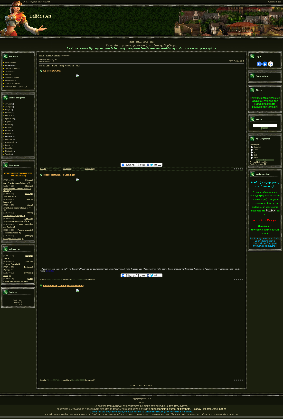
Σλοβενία (8, 151)
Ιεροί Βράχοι (8, 196)
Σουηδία (8, 148)
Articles (49, 55)
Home (132, 41)
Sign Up (139, 41)
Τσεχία (7, 154)
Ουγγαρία (9, 139)
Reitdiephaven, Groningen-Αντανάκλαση (63, 285)
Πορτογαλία (9, 142)
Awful (256, 157)
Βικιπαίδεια (50, 271)
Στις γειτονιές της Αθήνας (13, 216)
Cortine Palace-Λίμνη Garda (14, 281)
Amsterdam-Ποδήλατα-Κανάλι (15, 221)
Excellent (257, 147)
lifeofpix (207, 409)
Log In (145, 41)
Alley (5, 258)
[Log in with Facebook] (264, 64)
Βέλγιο (7, 110)
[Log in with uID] (259, 64)
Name (54, 66)
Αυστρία (8, 107)
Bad (255, 155)
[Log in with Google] (270, 64)
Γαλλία (7, 113)
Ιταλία (7, 130)
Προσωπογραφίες (25, 224)
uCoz (141, 403)
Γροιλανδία (9, 119)
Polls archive (262, 162)
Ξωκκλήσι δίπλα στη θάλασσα (15, 183)
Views (78, 66)
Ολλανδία (9, 136)
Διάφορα (29, 180)
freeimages (219, 409)
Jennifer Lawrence (10, 233)
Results (253, 162)
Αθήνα (29, 205)
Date (48, 66)
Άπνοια (6, 202)
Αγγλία (8, 104)
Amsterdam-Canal (52, 71)
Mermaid (6, 270)
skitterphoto (183, 409)
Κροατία (8, 133)
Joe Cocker (8, 227)
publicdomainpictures (163, 409)
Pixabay (270, 210)
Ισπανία (8, 127)
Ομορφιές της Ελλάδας (12, 239)
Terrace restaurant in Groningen (59, 175)
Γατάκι (5, 276)
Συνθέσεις (28, 267)
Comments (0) (90, 169)
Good (256, 150)
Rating (61, 66)
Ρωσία (7, 145)
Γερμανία (8, 116)
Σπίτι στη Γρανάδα (10, 264)
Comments (69, 66)
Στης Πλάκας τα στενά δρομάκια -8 (16, 208)
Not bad (257, 152)
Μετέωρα (28, 194)
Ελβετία (8, 122)
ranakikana (67, 169)
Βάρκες (29, 199)
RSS (151, 41)
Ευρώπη (57, 55)
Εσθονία (8, 125)
